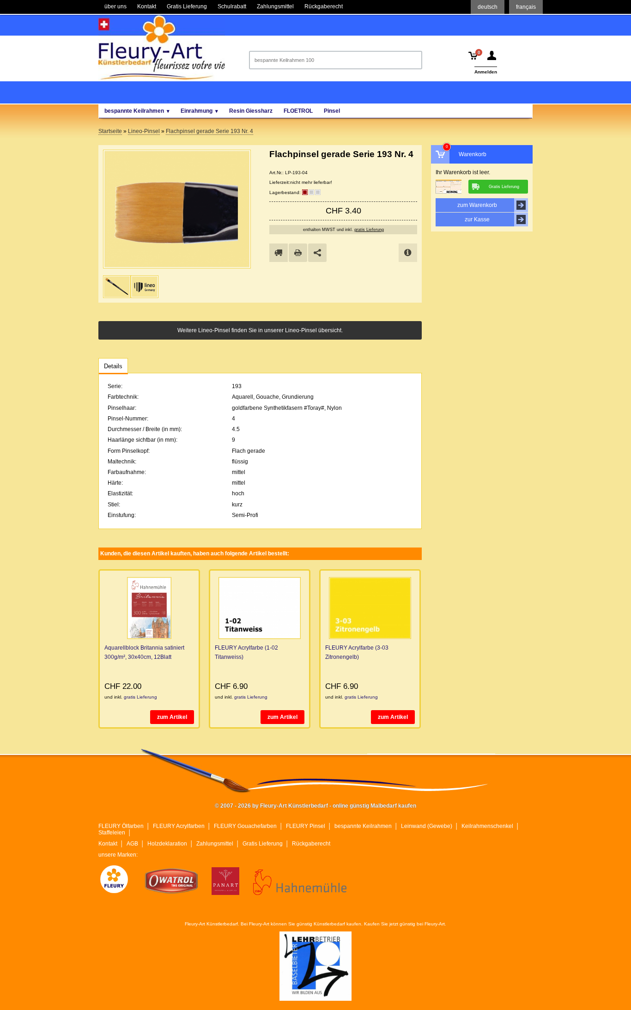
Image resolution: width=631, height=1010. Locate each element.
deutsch (488, 7)
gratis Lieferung (369, 229)
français (526, 7)
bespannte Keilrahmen (363, 826)
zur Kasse (477, 219)
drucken (298, 252)
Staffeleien (111, 832)
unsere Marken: (118, 855)
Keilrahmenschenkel (487, 826)
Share (317, 252)
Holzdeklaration (167, 843)
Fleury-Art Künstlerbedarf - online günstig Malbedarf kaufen (161, 47)
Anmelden (485, 71)
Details (113, 366)
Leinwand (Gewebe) (426, 826)
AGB (132, 843)
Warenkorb (472, 154)
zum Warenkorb (477, 205)
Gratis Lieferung (263, 843)
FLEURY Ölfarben (121, 826)
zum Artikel (172, 717)
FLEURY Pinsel (305, 826)
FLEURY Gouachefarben (245, 826)
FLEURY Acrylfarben (179, 826)
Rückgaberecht (311, 843)
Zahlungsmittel (214, 843)
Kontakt (107, 843)
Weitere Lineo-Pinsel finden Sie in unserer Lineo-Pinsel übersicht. (260, 330)
